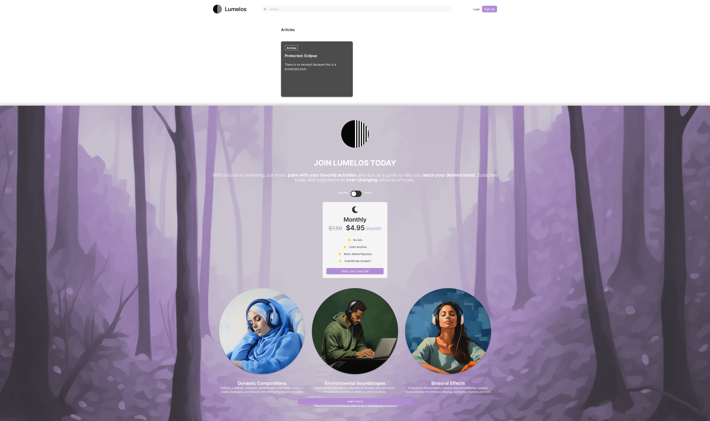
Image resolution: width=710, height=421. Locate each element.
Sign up (489, 9)
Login (476, 9)
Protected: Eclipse (301, 56)
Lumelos (235, 9)
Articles (291, 48)
